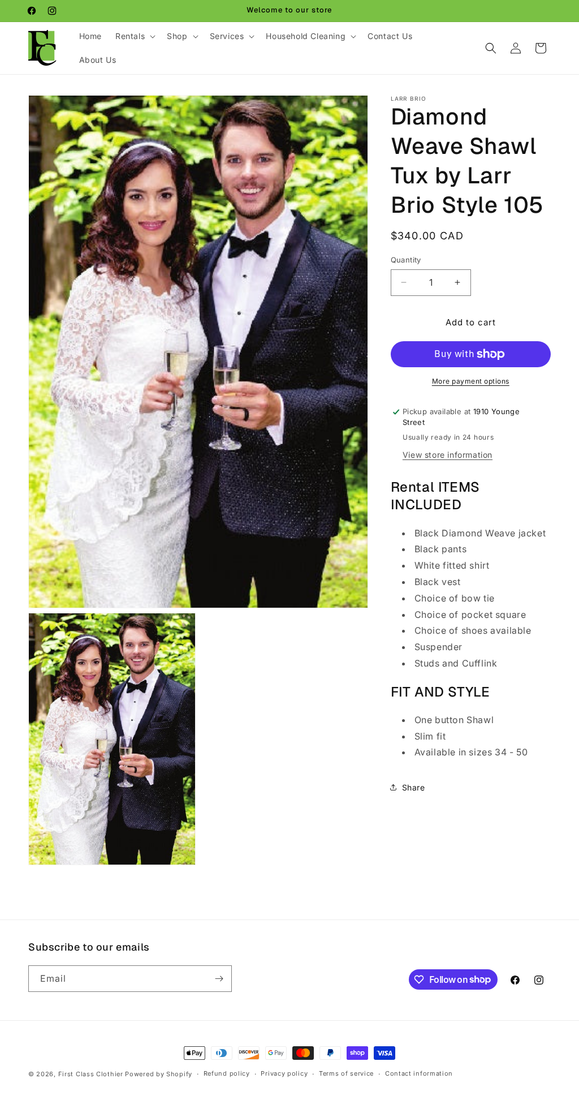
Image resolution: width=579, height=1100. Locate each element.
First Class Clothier (90, 1074)
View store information (447, 454)
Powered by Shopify (158, 1074)
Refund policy (227, 1073)
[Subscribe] (218, 978)
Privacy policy (284, 1073)
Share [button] (413, 787)
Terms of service (346, 1073)
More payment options (470, 381)
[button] (134, 36)
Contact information (419, 1073)
